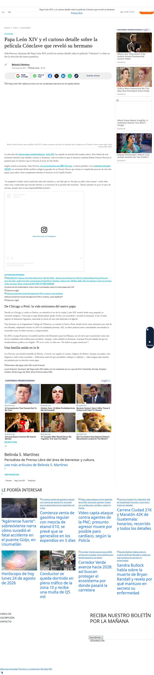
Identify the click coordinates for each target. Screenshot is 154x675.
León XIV (50, 154)
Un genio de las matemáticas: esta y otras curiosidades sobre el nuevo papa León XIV (39, 287)
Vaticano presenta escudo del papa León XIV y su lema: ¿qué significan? (33, 297)
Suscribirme (95, 637)
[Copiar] (76, 76)
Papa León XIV (19, 481)
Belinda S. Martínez (20, 64)
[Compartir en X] (56, 76)
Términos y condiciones (29, 669)
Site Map (44, 669)
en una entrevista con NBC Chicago (56, 166)
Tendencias (31, 481)
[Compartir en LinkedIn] (63, 76)
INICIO (7, 28)
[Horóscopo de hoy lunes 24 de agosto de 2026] (19, 560)
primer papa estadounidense (31, 154)
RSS (50, 669)
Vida (15, 28)
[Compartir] (69, 76)
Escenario (25, 28)
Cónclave (9, 481)
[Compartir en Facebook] (50, 76)
